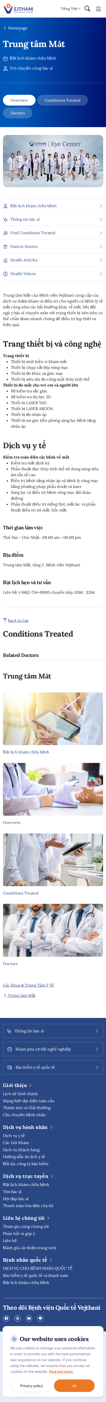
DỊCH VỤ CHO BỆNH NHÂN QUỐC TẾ (37, 1268)
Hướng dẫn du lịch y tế (24, 1156)
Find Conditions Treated (32, 232)
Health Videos (23, 273)
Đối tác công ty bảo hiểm (25, 1163)
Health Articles (23, 259)
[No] (98, 1327)
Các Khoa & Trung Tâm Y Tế (28, 985)
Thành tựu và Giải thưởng (27, 1107)
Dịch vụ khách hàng (21, 1149)
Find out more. (61, 1371)
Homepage (17, 27)
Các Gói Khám (16, 1142)
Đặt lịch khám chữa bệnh (32, 58)
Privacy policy (31, 1386)
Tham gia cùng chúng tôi (26, 1226)
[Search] (87, 9)
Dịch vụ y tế (14, 1135)
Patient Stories (23, 246)
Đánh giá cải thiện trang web (29, 1247)
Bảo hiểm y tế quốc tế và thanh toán (35, 1275)
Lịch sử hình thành (20, 1093)
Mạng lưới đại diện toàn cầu (28, 1100)
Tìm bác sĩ (12, 1191)
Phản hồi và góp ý (19, 1233)
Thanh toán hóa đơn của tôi (28, 1205)
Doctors (17, 112)
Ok (74, 1386)
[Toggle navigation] (98, 8)
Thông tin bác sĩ (25, 219)
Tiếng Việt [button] (69, 8)
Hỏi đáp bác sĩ (16, 1198)
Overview (19, 100)
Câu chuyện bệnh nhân (24, 1114)
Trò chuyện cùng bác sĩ (31, 68)
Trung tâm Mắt (21, 995)
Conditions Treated (63, 100)
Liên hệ (10, 1240)
